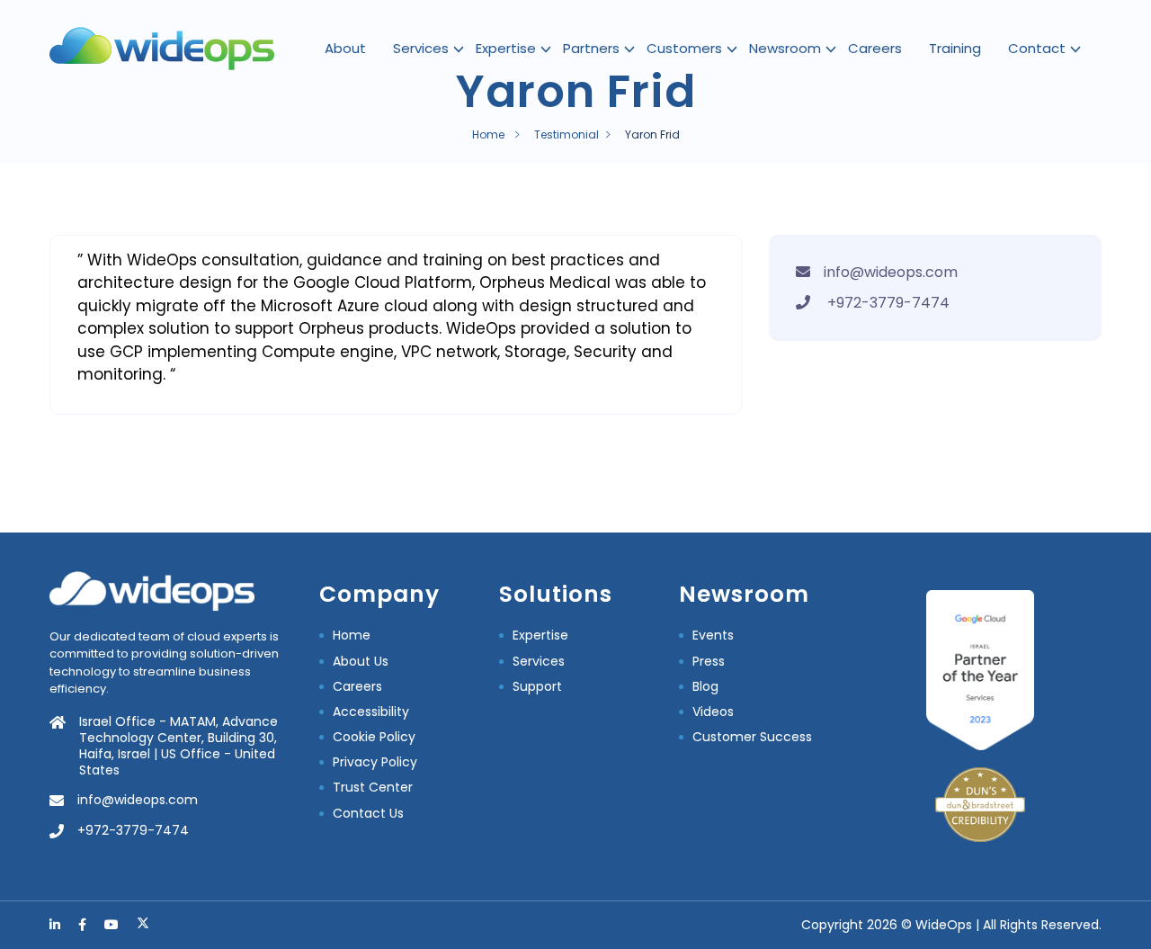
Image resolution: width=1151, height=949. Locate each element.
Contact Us (368, 813)
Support (537, 686)
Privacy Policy (375, 762)
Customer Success (752, 737)
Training (955, 48)
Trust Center (373, 787)
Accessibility (371, 712)
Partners (591, 48)
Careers (875, 48)
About (345, 48)
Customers (684, 48)
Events (713, 635)
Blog (705, 686)
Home (488, 134)
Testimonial (566, 134)
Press (708, 661)
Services (421, 48)
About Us (360, 661)
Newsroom (785, 48)
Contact (1037, 48)
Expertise (506, 48)
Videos (713, 712)
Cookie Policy (374, 737)
